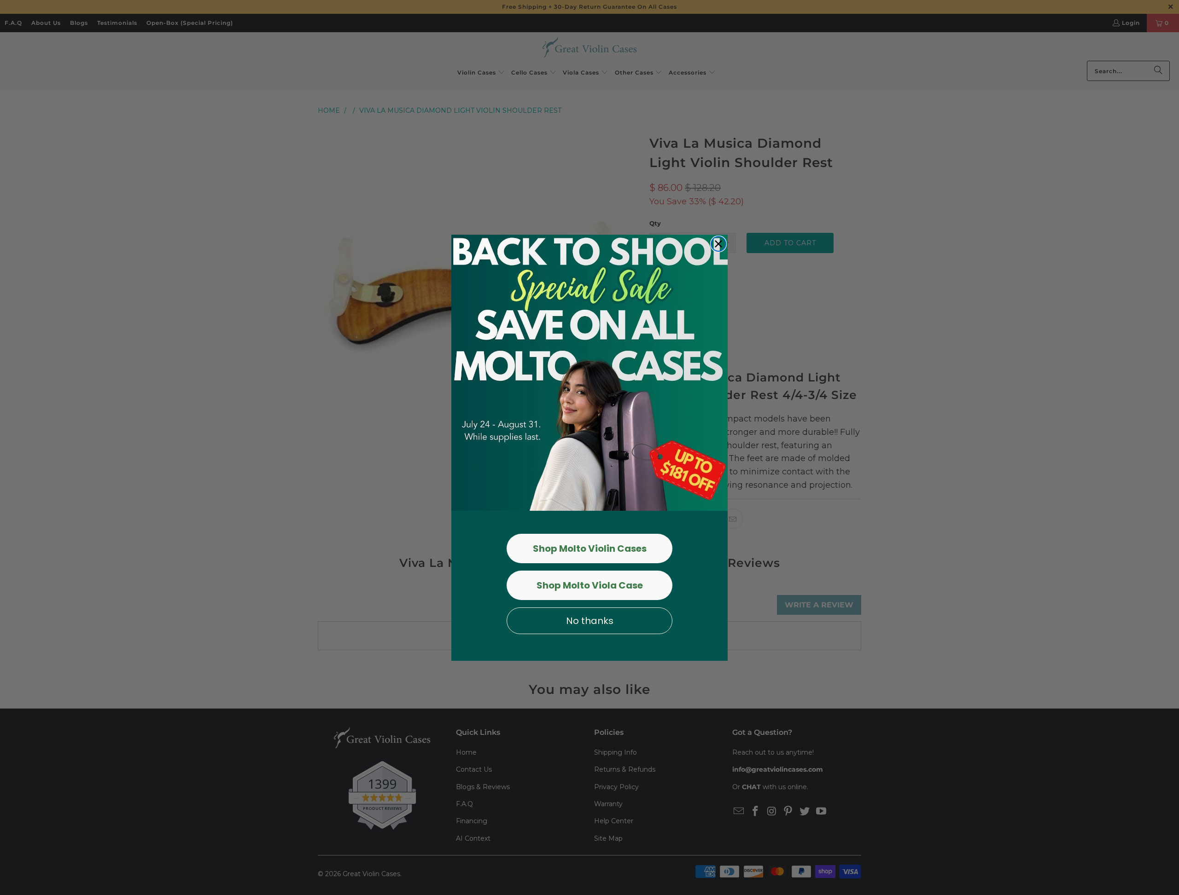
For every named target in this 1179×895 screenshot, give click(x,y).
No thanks (589, 620)
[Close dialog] (718, 244)
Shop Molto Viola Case (590, 585)
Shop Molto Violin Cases (590, 548)
